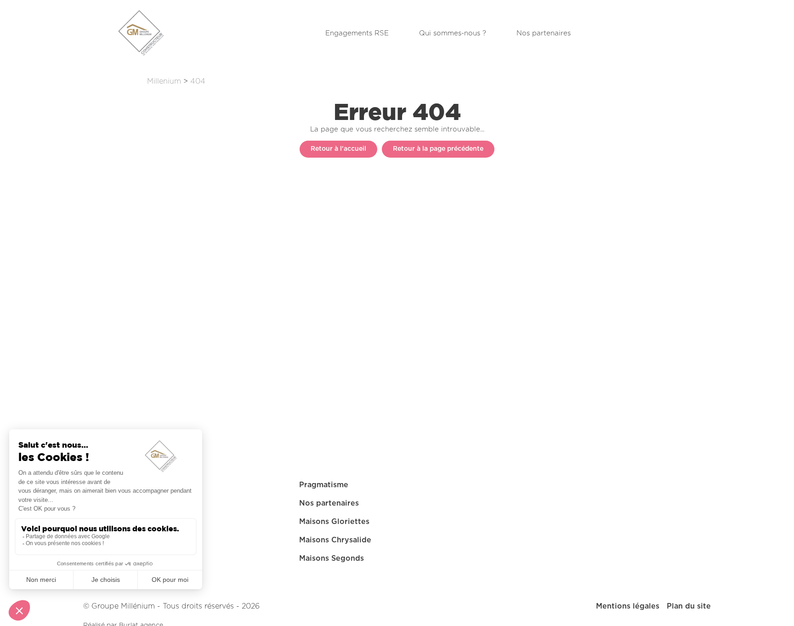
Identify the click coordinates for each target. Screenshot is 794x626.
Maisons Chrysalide (335, 540)
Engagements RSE (357, 33)
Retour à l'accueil (338, 149)
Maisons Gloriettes (334, 521)
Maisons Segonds (331, 558)
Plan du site (689, 606)
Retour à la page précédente (438, 149)
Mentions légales (627, 606)
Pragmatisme (323, 485)
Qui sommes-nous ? (452, 33)
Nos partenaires (543, 33)
